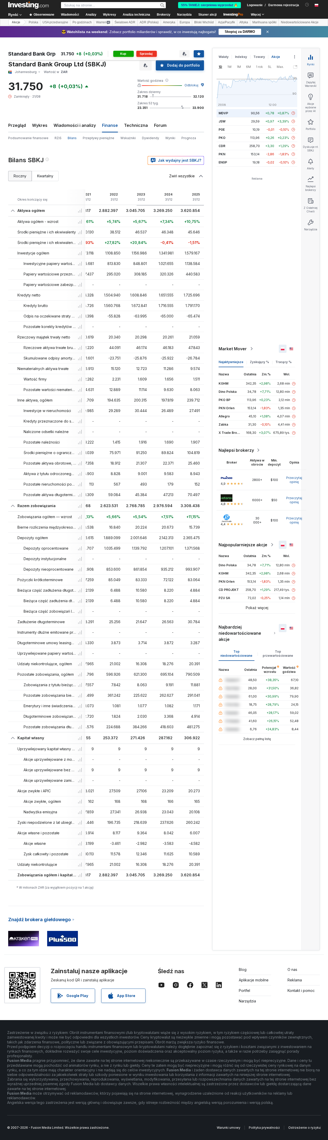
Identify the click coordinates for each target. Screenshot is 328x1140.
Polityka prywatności (264, 1127)
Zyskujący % (259, 362)
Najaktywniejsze (231, 362)
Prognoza (188, 138)
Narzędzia (247, 1001)
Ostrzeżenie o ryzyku (304, 1127)
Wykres (39, 125)
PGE (222, 129)
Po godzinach (82, 22)
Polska (33, 22)
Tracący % (283, 362)
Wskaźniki (128, 138)
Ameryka (169, 22)
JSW (222, 121)
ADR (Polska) (149, 22)
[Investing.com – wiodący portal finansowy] (28, 5)
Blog (243, 969)
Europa (185, 22)
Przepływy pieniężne (98, 138)
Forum (160, 125)
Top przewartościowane (278, 654)
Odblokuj (191, 85)
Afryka (243, 22)
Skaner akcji (207, 14)
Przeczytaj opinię (294, 480)
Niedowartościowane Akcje (300, 22)
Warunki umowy (228, 1127)
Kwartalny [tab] (45, 176)
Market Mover (233, 348)
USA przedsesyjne (55, 22)
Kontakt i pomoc (301, 990)
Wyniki (170, 138)
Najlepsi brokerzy (236, 450)
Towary (259, 57)
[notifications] (307, 4)
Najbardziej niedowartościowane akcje (240, 633)
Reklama (295, 980)
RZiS (58, 138)
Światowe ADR (125, 22)
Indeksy (241, 57)
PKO (222, 138)
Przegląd (17, 125)
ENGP (223, 162)
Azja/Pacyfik (226, 22)
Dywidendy (150, 138)
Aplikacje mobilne (254, 980)
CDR (222, 146)
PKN (222, 154)
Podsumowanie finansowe (28, 138)
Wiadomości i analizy (75, 125)
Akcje (16, 22)
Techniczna (136, 125)
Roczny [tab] (20, 176)
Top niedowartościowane (236, 654)
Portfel (244, 990)
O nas (292, 969)
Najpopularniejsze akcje (243, 544)
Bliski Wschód (204, 22)
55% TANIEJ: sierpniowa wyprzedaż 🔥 (209, 5)
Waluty (224, 57)
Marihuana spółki (264, 22)
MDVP (223, 113)
